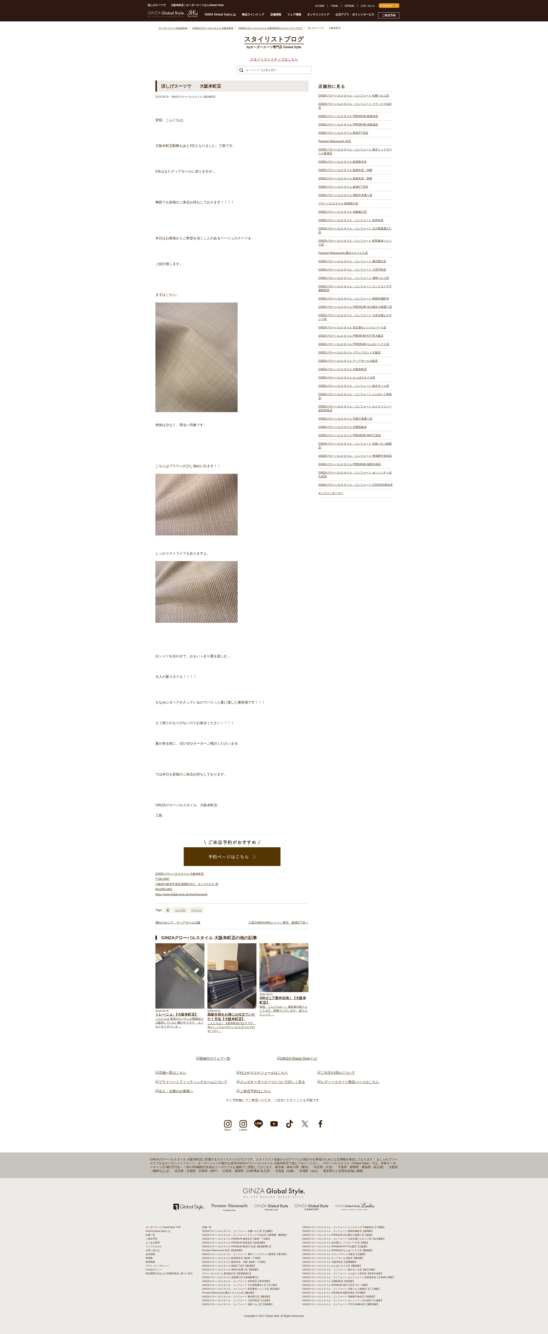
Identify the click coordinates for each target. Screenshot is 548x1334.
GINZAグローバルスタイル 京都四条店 (342, 427)
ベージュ (196, 910)
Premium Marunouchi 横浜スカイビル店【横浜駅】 (228, 1292)
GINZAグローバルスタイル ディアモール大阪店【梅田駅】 (333, 1258)
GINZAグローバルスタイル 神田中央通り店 (345, 195)
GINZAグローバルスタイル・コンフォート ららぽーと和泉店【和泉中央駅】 (342, 1273)
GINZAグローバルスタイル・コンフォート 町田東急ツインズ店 (355, 242)
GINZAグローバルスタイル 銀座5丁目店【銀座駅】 (229, 1265)
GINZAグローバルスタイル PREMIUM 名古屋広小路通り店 (355, 307)
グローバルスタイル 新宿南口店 (338, 203)
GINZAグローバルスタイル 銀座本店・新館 (345, 178)
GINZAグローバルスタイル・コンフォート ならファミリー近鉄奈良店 (355, 408)
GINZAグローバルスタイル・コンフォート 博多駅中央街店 (355, 456)
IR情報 (334, 5)
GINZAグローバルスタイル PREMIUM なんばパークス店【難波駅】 (338, 1250)
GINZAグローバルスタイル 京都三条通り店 (345, 418)
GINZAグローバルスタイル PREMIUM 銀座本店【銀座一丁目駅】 (236, 1238)
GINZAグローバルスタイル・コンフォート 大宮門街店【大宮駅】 (236, 1300)
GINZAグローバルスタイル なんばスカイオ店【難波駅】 (332, 1265)
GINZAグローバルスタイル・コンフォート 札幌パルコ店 (353, 95)
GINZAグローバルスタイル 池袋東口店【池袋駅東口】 (230, 1277)
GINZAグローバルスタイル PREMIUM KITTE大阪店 (350, 335)
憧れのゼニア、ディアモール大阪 (177, 922)
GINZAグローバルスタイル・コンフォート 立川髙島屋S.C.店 (355, 230)
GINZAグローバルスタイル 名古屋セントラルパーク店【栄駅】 (335, 1242)
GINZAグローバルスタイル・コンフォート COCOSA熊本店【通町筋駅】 (340, 1304)
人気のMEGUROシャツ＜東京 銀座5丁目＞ (278, 922)
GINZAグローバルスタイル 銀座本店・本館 (345, 170)
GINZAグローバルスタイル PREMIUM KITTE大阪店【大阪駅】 (335, 1246)
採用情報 (349, 5)
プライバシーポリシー (157, 1265)
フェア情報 (294, 14)
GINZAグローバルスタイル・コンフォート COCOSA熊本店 (355, 484)
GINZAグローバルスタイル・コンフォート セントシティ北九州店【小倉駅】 (342, 1300)
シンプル (180, 910)
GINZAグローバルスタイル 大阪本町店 (342, 369)
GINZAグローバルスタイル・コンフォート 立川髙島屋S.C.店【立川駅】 (240, 1285)
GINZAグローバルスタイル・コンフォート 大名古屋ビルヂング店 (355, 317)
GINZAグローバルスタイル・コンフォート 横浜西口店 (352, 261)
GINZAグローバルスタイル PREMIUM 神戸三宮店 (349, 435)
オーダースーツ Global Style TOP (163, 1227)
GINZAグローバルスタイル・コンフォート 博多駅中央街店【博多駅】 (339, 1296)
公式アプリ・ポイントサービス (354, 14)
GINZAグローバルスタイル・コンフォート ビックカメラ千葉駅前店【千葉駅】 (344, 1227)
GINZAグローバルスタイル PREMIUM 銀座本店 (348, 116)
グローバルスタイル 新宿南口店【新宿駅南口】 (227, 1273)
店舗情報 (275, 14)
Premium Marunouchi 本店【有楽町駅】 (223, 1250)
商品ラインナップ (253, 14)
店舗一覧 (150, 1235)
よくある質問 (153, 1242)
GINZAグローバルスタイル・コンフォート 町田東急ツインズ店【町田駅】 (241, 1289)
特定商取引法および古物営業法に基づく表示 (169, 1273)
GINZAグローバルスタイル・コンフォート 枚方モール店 (353, 386)
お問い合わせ (368, 5)
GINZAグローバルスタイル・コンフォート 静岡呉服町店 (353, 298)
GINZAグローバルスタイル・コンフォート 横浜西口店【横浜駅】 (236, 1296)
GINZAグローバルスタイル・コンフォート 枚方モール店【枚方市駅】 (339, 1269)
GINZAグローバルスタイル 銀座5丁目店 (343, 186)
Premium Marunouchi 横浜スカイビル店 (343, 253)
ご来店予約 (389, 15)
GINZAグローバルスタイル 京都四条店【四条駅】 (328, 1281)
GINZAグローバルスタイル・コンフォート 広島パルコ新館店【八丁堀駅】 (341, 1289)
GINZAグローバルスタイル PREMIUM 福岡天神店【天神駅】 (334, 1292)
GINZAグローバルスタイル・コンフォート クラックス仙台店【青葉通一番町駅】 (245, 1235)
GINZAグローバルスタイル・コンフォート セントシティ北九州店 (355, 474)
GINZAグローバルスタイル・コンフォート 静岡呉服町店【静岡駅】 (338, 1231)
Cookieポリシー (154, 1269)
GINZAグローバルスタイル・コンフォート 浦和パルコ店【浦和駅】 (238, 1304)
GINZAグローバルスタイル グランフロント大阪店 (349, 352)
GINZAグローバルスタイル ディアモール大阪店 (348, 360)
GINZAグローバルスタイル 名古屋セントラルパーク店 (352, 327)
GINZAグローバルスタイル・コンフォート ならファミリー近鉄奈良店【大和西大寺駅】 (348, 1277)
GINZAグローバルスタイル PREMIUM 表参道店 (348, 124)
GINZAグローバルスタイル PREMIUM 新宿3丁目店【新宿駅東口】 (237, 1246)
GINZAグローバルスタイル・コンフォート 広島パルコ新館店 (355, 445)
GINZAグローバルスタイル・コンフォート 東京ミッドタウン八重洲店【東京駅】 (245, 1254)
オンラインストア (318, 14)
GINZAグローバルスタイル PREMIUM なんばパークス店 (353, 344)
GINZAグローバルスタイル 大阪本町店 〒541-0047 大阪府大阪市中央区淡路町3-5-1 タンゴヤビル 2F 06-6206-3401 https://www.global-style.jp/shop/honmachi (187, 884)
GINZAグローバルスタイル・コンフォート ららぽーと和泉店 (355, 396)
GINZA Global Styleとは (220, 14)
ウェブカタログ (154, 1246)
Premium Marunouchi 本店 (334, 141)
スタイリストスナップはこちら (274, 59)
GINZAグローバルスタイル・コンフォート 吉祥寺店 (350, 220)
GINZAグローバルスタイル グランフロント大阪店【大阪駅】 (334, 1254)
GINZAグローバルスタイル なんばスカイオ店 (346, 377)
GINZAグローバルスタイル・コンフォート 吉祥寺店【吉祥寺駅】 (236, 1281)
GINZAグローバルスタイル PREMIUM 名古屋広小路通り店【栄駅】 (338, 1235)
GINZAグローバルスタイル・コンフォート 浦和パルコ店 (353, 278)
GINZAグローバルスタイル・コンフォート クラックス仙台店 (355, 105)
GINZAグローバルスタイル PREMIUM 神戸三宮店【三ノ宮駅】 (335, 1285)
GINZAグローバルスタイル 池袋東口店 (342, 211)
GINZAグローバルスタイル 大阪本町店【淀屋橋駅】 (329, 1262)
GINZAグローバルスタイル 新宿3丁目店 (343, 132)
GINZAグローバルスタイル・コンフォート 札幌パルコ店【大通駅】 (238, 1231)
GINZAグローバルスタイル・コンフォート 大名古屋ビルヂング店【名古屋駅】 (344, 1238)
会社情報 (319, 5)
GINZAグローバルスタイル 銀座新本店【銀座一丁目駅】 (232, 1258)
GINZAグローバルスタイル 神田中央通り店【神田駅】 (230, 1269)
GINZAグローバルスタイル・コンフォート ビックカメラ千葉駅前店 (355, 288)
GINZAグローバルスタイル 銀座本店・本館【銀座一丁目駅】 (234, 1262)
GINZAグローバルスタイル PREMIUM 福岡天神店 (349, 464)
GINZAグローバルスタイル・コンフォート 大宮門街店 (352, 269)
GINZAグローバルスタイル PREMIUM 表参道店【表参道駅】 (234, 1242)
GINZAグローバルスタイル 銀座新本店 (342, 161)
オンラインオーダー (330, 493)
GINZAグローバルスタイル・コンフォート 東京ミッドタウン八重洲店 (355, 151)
